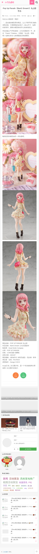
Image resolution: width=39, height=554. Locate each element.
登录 (32, 2)
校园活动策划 (10, 482)
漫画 (13, 485)
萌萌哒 (18, 16)
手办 (13, 488)
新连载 (12, 490)
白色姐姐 (6, 490)
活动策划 (14, 478)
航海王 (18, 485)
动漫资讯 (23, 482)
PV (9, 486)
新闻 (5, 478)
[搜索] (36, 2)
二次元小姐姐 (12, 16)
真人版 (30, 485)
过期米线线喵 (7, 488)
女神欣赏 (30, 488)
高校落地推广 (27, 478)
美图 (5, 485)
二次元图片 (5, 552)
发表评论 (28, 449)
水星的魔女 (19, 488)
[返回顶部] (36, 551)
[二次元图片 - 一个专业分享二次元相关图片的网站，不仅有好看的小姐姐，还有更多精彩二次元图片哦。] (9, 2)
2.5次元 (6, 16)
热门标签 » (7, 473)
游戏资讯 (23, 485)
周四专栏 (17, 490)
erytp (30, 16)
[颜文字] (14, 449)
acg (25, 488)
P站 (30, 482)
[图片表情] (18, 449)
